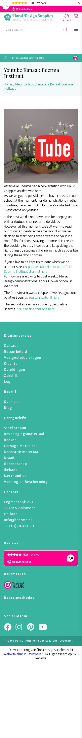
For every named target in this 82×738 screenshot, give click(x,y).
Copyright (66, 640)
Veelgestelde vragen (22, 358)
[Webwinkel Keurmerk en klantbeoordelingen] (75, 57)
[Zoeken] (65, 30)
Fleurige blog (25, 84)
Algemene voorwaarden (41, 640)
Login (9, 381)
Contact (11, 346)
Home (8, 84)
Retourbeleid (15, 352)
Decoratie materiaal (22, 452)
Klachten (12, 364)
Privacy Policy (13, 640)
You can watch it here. (44, 297)
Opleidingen (14, 370)
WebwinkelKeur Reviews (21, 654)
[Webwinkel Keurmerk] (14, 586)
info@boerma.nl (18, 520)
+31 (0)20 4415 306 (21, 526)
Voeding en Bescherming (26, 482)
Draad (9, 458)
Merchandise (15, 476)
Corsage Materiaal (20, 446)
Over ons (12, 402)
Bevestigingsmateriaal (24, 434)
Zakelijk (11, 375)
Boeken (10, 440)
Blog (8, 408)
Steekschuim (15, 428)
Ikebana (11, 470)
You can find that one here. (36, 309)
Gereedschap (15, 464)
